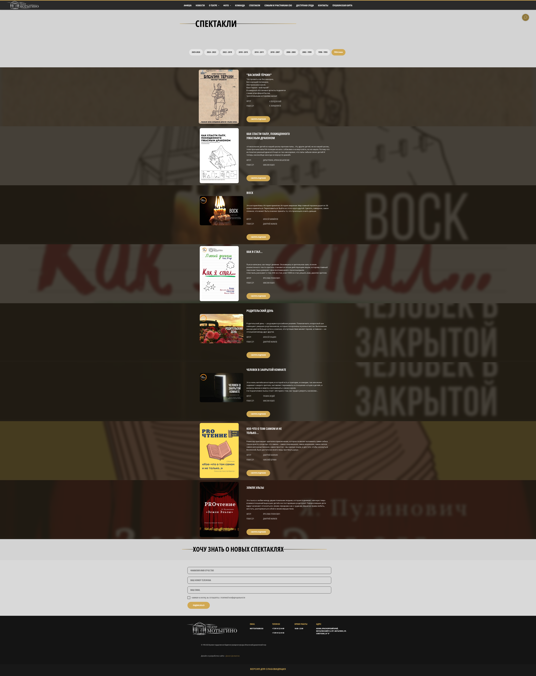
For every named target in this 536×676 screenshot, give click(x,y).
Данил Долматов (233, 656)
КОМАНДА (240, 5)
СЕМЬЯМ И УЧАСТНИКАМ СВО (278, 5)
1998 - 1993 (322, 52)
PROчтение (338, 52)
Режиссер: (250, 105)
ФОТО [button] (226, 5)
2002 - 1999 (307, 52)
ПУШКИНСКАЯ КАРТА (342, 5)
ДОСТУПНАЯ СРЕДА (305, 5)
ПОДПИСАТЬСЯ (198, 605)
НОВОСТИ (200, 5)
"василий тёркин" (259, 75)
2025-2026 (196, 52)
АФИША (188, 5)
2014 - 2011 (259, 52)
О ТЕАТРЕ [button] (213, 5)
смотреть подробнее (258, 119)
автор (249, 101)
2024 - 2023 (211, 52)
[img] (219, 97)
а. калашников (275, 105)
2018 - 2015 (243, 52)
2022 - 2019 (227, 52)
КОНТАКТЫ (323, 5)
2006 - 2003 (291, 52)
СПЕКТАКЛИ (254, 5)
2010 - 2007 (275, 52)
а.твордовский (275, 101)
